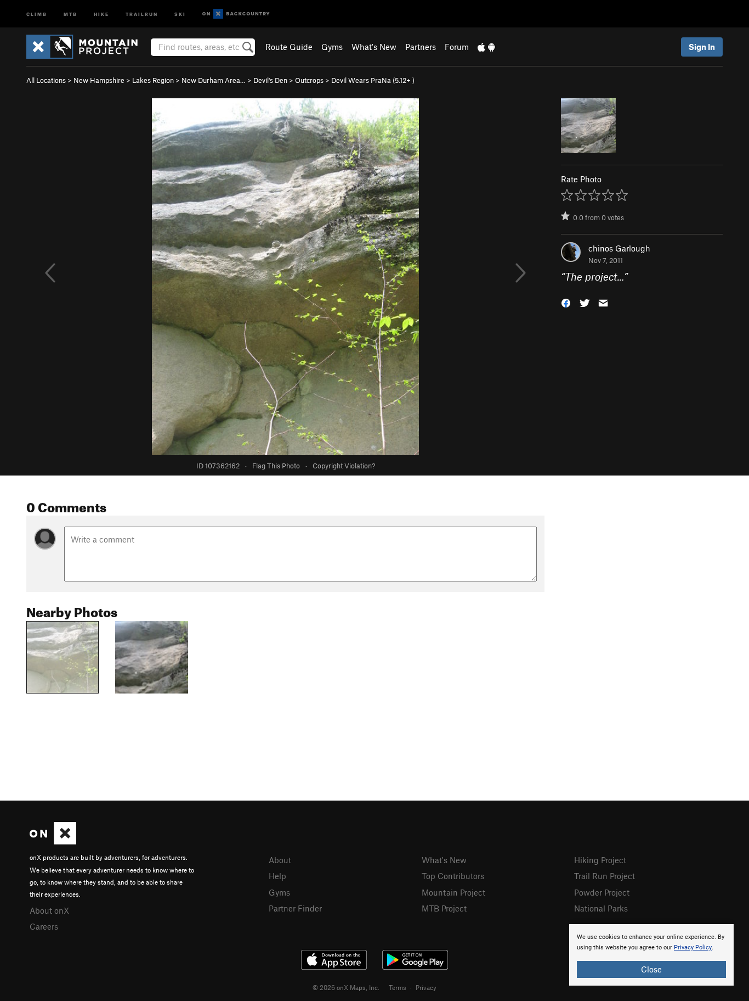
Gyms (332, 47)
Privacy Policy (693, 947)
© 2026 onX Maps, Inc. (346, 987)
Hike (101, 13)
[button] (566, 302)
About (280, 860)
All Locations (46, 80)
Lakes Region (153, 80)
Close (651, 969)
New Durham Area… (213, 80)
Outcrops (309, 80)
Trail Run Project (604, 876)
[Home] (87, 47)
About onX (49, 910)
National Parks (601, 908)
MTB (70, 13)
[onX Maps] (53, 841)
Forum (457, 47)
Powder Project (601, 892)
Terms (397, 987)
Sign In (702, 47)
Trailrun (142, 13)
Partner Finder (295, 908)
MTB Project (444, 908)
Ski (180, 13)
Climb (36, 13)
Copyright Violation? (344, 465)
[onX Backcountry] (236, 14)
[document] (651, 955)
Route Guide (289, 47)
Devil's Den (270, 80)
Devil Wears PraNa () (373, 80)
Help (277, 876)
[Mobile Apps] (486, 47)
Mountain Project (453, 892)
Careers (44, 926)
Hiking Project (600, 860)
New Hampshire (98, 80)
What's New (373, 47)
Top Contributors (453, 876)
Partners (420, 47)
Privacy (426, 987)
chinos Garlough (619, 248)
